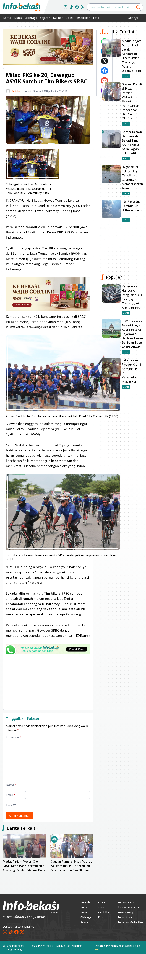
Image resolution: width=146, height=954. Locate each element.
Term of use (125, 917)
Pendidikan (82, 18)
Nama (11, 785)
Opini (69, 18)
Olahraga (31, 18)
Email (10, 795)
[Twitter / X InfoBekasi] (82, 7)
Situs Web (12, 805)
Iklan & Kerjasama (128, 907)
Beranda (85, 902)
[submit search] (138, 7)
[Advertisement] (48, 682)
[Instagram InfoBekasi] (65, 7)
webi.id (99, 949)
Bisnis (18, 18)
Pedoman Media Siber (130, 922)
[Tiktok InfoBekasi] (71, 7)
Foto (96, 18)
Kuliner (58, 18)
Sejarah (45, 18)
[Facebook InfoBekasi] (77, 7)
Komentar (14, 737)
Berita (7, 18)
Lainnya (133, 18)
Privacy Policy (125, 912)
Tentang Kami (126, 902)
